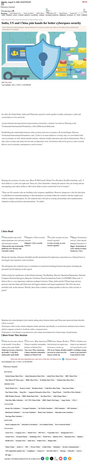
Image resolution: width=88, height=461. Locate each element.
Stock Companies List (12, 424)
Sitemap (63, 451)
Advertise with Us (52, 451)
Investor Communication (71, 447)
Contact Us (40, 451)
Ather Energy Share (59, 396)
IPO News (42, 433)
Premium (9, 15)
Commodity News (53, 433)
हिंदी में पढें (84, 2)
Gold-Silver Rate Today (52, 388)
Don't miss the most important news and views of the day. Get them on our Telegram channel (44, 359)
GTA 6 (74, 400)
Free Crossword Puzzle (62, 424)
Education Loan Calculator (64, 412)
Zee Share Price (46, 396)
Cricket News (9, 436)
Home (3, 15)
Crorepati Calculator (29, 408)
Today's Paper (9, 447)
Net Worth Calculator (45, 408)
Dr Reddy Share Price (47, 380)
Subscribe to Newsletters (30, 424)
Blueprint (34, 15)
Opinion (41, 15)
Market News (32, 433)
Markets (27, 15)
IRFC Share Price (71, 376)
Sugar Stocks (66, 400)
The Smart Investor (51, 15)
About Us (20, 447)
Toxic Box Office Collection (14, 400)
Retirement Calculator (12, 412)
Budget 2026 (52, 440)
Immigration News (67, 433)
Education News (70, 436)
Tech (78, 15)
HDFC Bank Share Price (30, 396)
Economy (70, 15)
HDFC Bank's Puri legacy (50, 400)
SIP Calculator (72, 408)
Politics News (41, 440)
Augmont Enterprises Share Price (39, 392)
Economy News (21, 440)
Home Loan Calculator (45, 412)
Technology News (35, 436)
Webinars (63, 15)
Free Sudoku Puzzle (46, 424)
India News (8, 19)
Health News (9, 440)
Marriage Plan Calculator (13, 416)
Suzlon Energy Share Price (14, 376)
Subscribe (71, 451)
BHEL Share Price (32, 380)
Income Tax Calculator (12, 408)
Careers (78, 451)
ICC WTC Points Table (32, 400)
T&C (26, 447)
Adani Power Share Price (55, 376)
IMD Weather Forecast (12, 396)
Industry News (57, 436)
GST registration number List (15, 451)
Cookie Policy (46, 447)
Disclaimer (56, 447)
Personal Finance (21, 436)
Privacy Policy (35, 447)
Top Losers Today (68, 388)
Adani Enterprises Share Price (35, 376)
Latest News (9, 433)
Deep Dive (23, 392)
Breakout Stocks (37, 388)
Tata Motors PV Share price (14, 380)
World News (47, 436)
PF (75, 15)
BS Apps (8, 455)
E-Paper (20, 15)
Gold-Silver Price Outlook (71, 392)
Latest (15, 15)
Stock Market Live (11, 388)
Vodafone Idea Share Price (65, 380)
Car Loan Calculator (29, 412)
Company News (20, 433)
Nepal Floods (57, 392)
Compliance (31, 451)
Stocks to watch (25, 388)
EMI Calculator (60, 408)
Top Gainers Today (11, 392)
